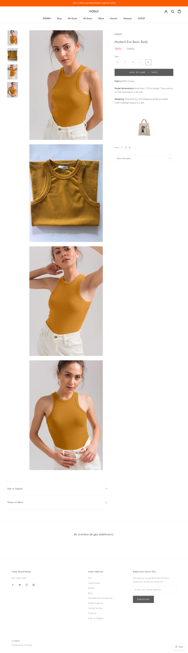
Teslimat (92, 613)
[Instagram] (27, 585)
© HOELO (16, 641)
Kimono (113, 18)
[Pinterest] (129, 147)
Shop (59, 18)
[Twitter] (126, 147)
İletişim (91, 588)
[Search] (172, 11)
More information (124, 158)
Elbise (101, 18)
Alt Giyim (87, 18)
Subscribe (143, 599)
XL (148, 62)
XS (117, 62)
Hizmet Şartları (95, 608)
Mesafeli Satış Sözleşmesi (100, 598)
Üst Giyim (72, 18)
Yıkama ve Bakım (15, 502)
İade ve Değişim (15, 488)
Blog (90, 593)
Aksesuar (127, 18)
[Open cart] (179, 11)
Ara (90, 577)
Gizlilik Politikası (95, 603)
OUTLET (141, 18)
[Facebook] (122, 147)
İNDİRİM (47, 18)
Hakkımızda (94, 583)
